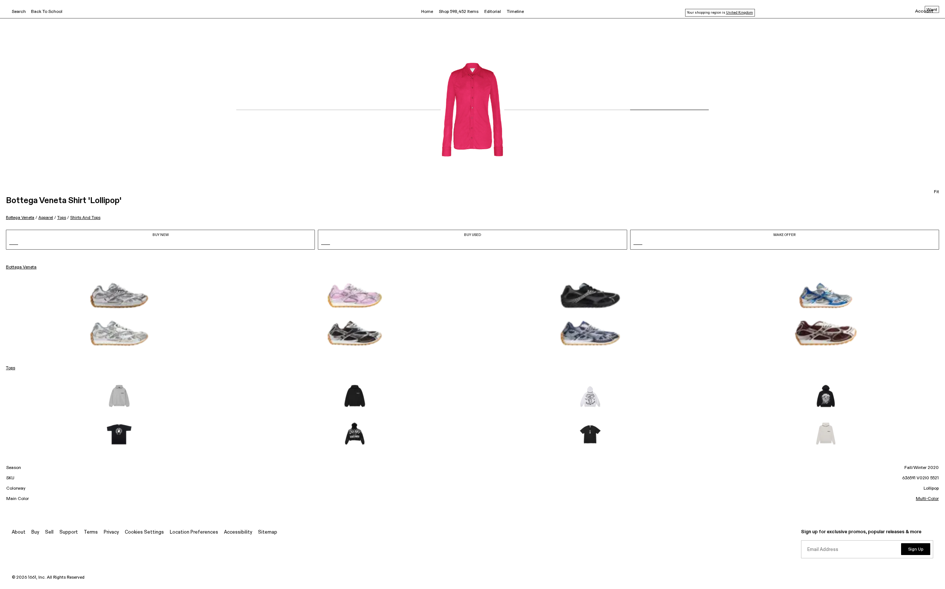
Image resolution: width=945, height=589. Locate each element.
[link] (119, 295)
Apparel (45, 218)
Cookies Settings (144, 532)
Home (427, 12)
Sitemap (267, 532)
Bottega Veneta (20, 218)
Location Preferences (194, 532)
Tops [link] (10, 368)
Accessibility (238, 532)
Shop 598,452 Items (458, 12)
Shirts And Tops (85, 218)
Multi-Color (927, 499)
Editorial (492, 12)
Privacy (111, 532)
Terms (91, 532)
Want (932, 10)
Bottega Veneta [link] (21, 267)
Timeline (515, 12)
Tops (61, 218)
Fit (936, 192)
